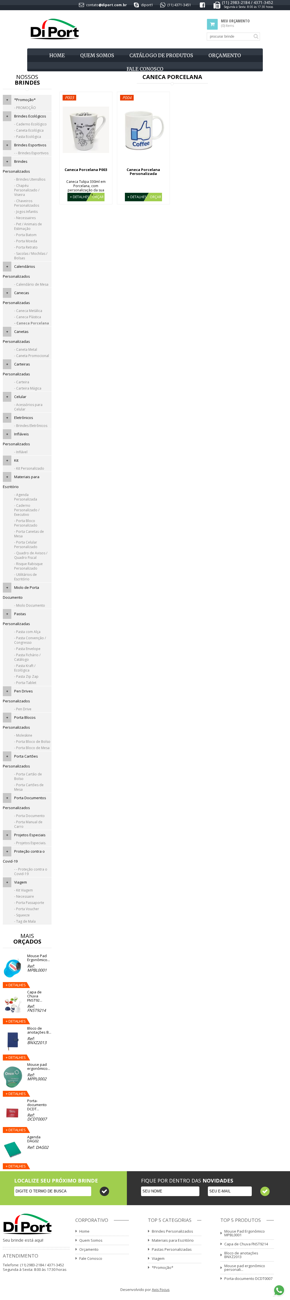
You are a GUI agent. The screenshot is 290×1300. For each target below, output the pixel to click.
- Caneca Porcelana (31, 323)
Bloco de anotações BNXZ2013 (241, 1254)
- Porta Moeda (25, 241)
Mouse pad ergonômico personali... (244, 1267)
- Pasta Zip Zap (26, 676)
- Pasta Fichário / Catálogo (27, 657)
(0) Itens (235, 23)
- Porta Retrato (26, 247)
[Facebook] (202, 6)
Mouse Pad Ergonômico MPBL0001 (244, 1233)
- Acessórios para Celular (28, 407)
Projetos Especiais (30, 834)
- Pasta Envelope (27, 648)
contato (92, 5)
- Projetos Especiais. (30, 843)
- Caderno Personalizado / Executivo (26, 510)
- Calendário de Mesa (31, 284)
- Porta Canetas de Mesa (29, 533)
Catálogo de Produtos (161, 55)
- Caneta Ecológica (29, 130)
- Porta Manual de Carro (28, 824)
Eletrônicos (23, 417)
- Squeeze (22, 915)
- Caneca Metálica (28, 310)
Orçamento (224, 55)
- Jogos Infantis (26, 211)
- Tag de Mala (25, 921)
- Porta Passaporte (29, 902)
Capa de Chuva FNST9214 (246, 1243)
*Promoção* (25, 99)
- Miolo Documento (29, 605)
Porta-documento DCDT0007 (248, 1278)
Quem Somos (97, 55)
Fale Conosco (145, 69)
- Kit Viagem (23, 890)
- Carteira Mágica (27, 388)
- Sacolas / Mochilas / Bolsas (30, 255)
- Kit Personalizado (29, 468)
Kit (16, 460)
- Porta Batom (25, 234)
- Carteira (21, 382)
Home (57, 55)
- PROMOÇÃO (25, 107)
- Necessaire (24, 896)
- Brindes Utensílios (29, 179)
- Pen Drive (22, 709)
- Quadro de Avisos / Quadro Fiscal (30, 555)
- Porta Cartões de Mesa (29, 787)
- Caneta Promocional (31, 355)
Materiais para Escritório (173, 1240)
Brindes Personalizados (172, 1231)
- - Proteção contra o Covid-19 (30, 871)
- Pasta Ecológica (27, 136)
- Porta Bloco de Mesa (32, 747)
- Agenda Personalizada (25, 497)
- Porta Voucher (26, 908)
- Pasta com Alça (27, 631)
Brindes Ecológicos (30, 116)
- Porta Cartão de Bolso (28, 776)
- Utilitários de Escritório (25, 576)
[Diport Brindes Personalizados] (54, 29)
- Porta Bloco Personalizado (25, 523)
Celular (20, 396)
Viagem (20, 882)
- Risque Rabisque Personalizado (28, 566)
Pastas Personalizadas (172, 1249)
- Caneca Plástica (27, 317)
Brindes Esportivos (30, 144)
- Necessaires (25, 217)
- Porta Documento (29, 815)
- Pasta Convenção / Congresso (30, 640)
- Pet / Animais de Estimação (28, 226)
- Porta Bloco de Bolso (32, 741)
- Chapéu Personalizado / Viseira (26, 190)
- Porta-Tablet (25, 682)
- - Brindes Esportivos (31, 153)
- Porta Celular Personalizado (25, 544)
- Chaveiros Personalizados (26, 203)
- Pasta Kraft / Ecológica (24, 668)
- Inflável (20, 452)
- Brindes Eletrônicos (30, 425)
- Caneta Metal (25, 349)
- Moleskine (23, 735)
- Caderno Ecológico (30, 124)
